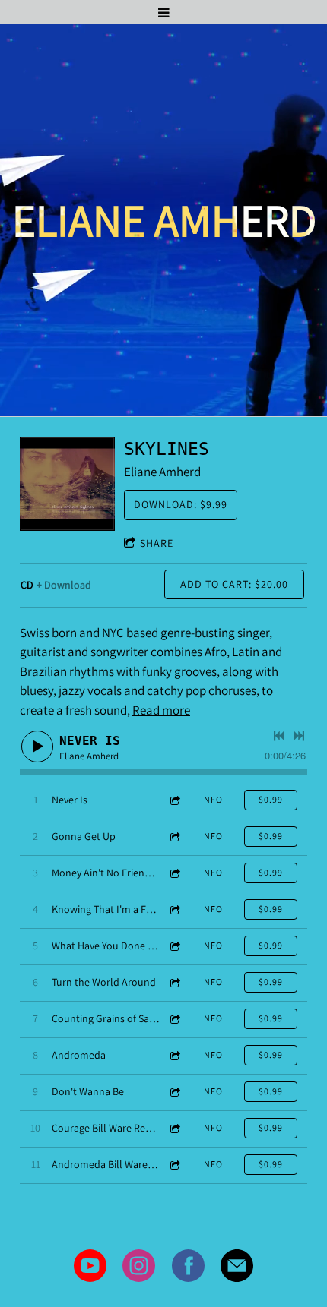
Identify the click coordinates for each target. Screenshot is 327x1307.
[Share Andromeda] (174, 1055)
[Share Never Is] (174, 800)
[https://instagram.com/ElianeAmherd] (138, 1268)
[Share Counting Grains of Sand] (174, 1018)
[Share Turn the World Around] (174, 982)
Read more (161, 710)
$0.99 (271, 799)
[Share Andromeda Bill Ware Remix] (174, 1164)
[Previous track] (279, 736)
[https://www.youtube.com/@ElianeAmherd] (90, 1268)
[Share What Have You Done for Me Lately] (174, 945)
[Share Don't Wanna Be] (174, 1091)
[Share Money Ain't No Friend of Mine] (174, 872)
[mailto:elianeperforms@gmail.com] (237, 1268)
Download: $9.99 (180, 504)
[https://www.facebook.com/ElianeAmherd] (188, 1268)
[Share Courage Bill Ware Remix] (174, 1128)
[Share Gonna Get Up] (174, 836)
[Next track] (299, 736)
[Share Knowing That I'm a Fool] (174, 909)
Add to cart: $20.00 (234, 584)
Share (156, 543)
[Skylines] (67, 484)
